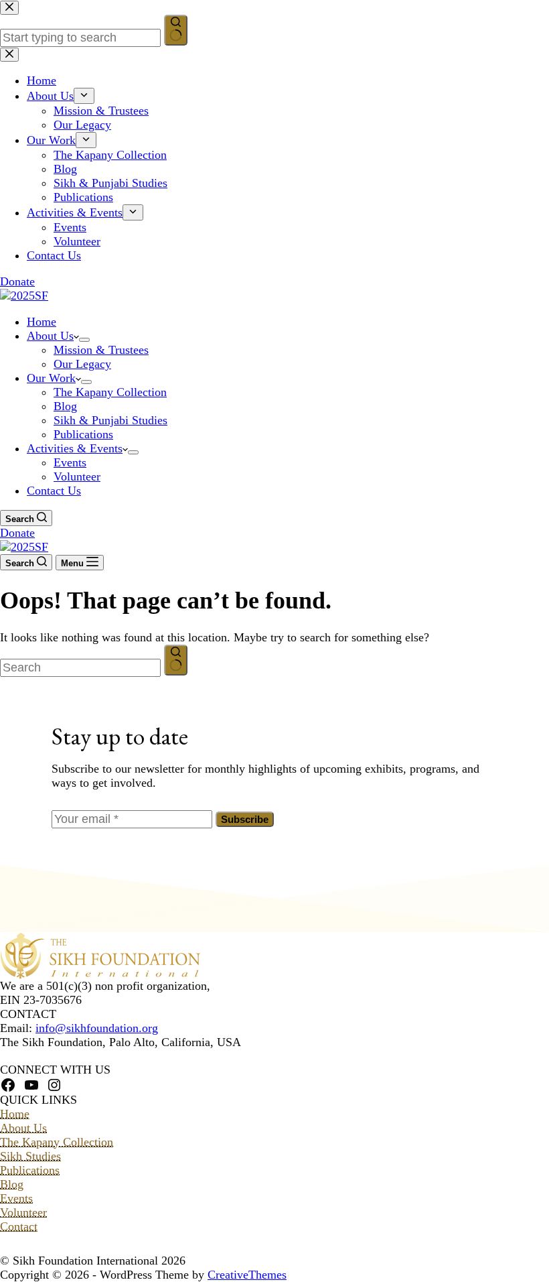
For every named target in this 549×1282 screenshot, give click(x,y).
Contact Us (54, 490)
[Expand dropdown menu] (84, 340)
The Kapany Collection (110, 392)
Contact (18, 1226)
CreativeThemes (247, 1274)
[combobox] (80, 668)
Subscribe (244, 819)
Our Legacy (82, 364)
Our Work (51, 378)
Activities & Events (75, 448)
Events (70, 462)
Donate (17, 532)
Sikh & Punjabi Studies (110, 420)
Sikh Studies (30, 1156)
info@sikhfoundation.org (96, 1028)
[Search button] (175, 660)
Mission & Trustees (101, 350)
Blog (65, 406)
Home (41, 321)
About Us (50, 335)
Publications (83, 434)
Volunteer (77, 476)
